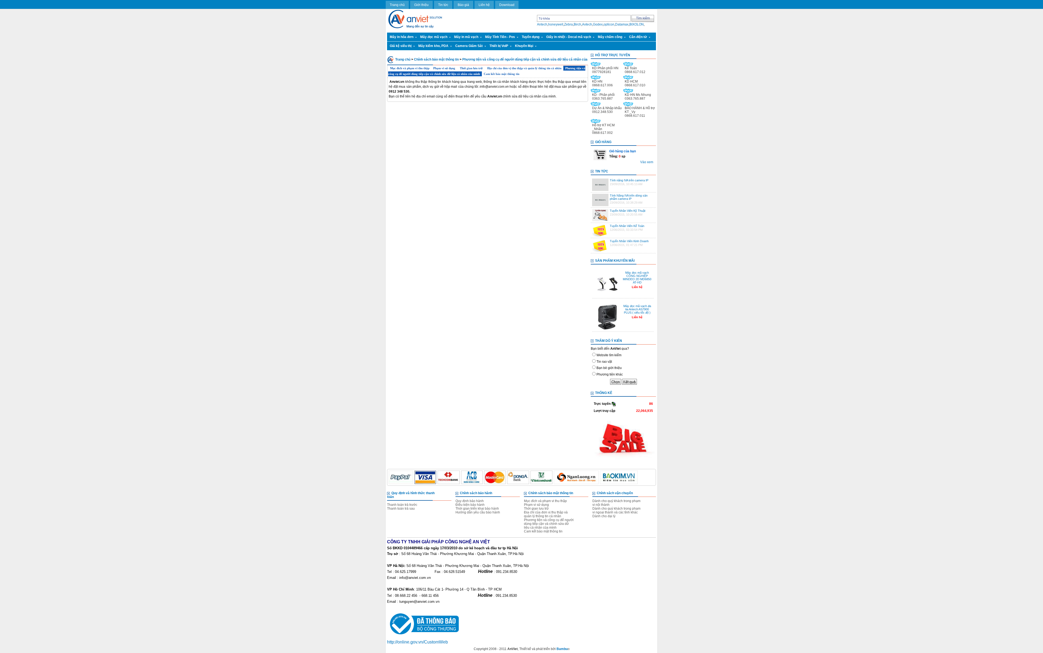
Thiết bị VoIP (498, 46)
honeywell (555, 24)
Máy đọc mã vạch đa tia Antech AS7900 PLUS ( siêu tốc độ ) (637, 309)
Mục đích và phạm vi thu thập (409, 68)
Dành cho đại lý (603, 516)
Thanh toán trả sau (401, 508)
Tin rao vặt (604, 362)
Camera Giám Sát (469, 46)
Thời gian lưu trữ (471, 68)
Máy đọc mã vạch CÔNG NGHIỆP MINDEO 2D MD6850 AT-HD (637, 277)
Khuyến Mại (524, 46)
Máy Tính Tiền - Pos (500, 37)
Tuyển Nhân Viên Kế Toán (627, 226)
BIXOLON (636, 24)
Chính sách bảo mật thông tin (436, 59)
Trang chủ (397, 5)
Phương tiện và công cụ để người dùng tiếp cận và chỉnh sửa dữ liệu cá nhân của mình (549, 523)
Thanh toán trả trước (402, 505)
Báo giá (463, 5)
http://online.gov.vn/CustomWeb (417, 642)
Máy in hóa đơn (401, 37)
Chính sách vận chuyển (615, 493)
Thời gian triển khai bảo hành (477, 508)
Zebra (568, 24)
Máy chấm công (610, 37)
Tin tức (443, 5)
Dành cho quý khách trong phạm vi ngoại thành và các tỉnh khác (616, 510)
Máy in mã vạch (466, 37)
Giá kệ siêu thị (400, 46)
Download (506, 5)
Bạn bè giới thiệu (609, 368)
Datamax (622, 24)
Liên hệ (484, 5)
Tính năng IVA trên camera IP (629, 180)
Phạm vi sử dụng (444, 68)
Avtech (587, 24)
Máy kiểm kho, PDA (433, 46)
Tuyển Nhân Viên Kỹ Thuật (627, 210)
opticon (609, 24)
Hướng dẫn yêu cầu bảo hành (477, 512)
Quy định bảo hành (469, 501)
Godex (598, 24)
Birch (577, 24)
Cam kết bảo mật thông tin (501, 73)
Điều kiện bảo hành (470, 505)
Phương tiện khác (609, 374)
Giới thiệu (421, 5)
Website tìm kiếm (608, 355)
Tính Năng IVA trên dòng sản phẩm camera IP (629, 197)
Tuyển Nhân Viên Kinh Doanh (629, 241)
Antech (542, 24)
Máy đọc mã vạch (433, 37)
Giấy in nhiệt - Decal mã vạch (568, 37)
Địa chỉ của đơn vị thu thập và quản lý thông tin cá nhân (524, 68)
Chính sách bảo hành (476, 493)
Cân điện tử (638, 37)
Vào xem (646, 162)
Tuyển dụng (530, 37)
